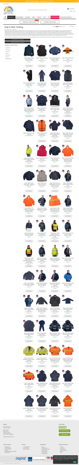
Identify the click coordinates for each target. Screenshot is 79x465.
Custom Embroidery (26, 446)
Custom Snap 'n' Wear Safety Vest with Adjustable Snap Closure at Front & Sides (29, 260)
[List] (56, 27)
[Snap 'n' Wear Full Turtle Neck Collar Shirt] (29, 51)
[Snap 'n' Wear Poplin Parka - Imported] (29, 401)
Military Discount (7, 452)
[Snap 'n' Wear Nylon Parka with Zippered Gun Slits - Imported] (55, 376)
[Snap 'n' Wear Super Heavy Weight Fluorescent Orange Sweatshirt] (68, 151)
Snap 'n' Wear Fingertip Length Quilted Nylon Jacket (68, 309)
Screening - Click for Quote (50, 22)
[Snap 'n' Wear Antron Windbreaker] (42, 226)
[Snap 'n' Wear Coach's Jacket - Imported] (55, 76)
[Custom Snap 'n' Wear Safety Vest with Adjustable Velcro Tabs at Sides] (55, 226)
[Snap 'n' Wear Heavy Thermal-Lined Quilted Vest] (55, 101)
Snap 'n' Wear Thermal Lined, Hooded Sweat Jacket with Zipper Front (29, 109)
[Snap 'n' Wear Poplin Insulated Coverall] (42, 76)
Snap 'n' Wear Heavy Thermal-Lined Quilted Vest (55, 109)
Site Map (61, 451)
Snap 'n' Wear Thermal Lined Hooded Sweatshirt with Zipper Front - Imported (67, 109)
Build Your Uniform (26, 449)
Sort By (60, 26)
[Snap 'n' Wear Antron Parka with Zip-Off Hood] (42, 401)
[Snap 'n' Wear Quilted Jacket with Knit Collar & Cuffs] (68, 176)
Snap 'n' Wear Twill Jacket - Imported (29, 134)
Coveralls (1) (7, 49)
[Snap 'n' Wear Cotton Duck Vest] (42, 51)
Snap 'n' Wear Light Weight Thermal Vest (29, 83)
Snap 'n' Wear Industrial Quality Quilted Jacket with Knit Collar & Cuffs (42, 309)
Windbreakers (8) (8, 58)
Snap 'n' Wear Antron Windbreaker (42, 234)
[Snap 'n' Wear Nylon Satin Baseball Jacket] (55, 51)
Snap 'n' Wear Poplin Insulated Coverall (42, 83)
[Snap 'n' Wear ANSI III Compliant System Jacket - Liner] (42, 351)
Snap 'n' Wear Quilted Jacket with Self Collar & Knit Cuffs (55, 309)
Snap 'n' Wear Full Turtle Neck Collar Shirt (29, 58)
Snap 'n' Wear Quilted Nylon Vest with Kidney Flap (68, 84)
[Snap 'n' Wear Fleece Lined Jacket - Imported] (68, 276)
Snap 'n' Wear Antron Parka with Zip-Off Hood (42, 409)
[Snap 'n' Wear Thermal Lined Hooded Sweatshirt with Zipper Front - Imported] (68, 101)
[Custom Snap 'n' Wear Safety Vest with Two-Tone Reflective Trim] (55, 201)
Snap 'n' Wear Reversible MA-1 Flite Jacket (42, 284)
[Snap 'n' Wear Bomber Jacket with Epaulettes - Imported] (42, 251)
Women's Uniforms (45, 451)
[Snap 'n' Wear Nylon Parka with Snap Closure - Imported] (55, 401)
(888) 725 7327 (5, 431)
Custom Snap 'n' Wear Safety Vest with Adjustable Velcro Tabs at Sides (54, 235)
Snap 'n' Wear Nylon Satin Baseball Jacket (54, 58)
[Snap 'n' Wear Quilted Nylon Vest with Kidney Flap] (68, 76)
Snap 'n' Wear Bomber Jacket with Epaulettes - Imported (42, 259)
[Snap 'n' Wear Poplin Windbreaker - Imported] (42, 201)
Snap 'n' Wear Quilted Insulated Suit (41, 334)
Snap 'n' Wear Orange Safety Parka (67, 409)
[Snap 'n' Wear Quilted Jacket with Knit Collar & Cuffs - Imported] (68, 201)
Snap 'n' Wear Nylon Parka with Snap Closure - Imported (54, 409)
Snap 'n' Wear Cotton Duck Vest (41, 58)
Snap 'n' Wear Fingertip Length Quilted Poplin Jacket (29, 334)
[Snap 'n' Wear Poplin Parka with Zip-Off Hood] (68, 376)
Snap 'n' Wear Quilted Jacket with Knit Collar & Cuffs (68, 184)
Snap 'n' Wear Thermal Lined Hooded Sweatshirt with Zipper (28, 159)
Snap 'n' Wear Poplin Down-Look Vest (42, 183)
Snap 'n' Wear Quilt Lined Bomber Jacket (68, 234)
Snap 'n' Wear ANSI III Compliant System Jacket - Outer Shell (29, 359)
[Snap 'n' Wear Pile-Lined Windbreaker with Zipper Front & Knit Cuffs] (55, 176)
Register (71, 11)
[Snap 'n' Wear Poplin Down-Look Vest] (42, 176)
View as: (54, 26)
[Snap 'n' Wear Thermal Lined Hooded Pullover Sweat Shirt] (55, 126)
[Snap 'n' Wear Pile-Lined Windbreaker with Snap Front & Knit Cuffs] (68, 126)
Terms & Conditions (63, 450)
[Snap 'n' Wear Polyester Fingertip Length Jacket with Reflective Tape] (68, 351)
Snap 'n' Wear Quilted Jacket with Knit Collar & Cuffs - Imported (68, 209)
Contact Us (6, 450)
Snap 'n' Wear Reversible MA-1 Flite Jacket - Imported (55, 284)
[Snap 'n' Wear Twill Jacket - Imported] (29, 126)
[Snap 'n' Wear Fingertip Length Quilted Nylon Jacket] (68, 301)
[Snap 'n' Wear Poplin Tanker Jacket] (55, 151)
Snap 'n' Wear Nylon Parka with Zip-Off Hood (41, 384)
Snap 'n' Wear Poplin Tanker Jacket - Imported (29, 183)
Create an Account (8, 449)
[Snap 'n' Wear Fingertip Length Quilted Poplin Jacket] (29, 326)
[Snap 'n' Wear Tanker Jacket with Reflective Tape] (29, 376)
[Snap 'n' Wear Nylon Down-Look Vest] (42, 151)
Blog (61, 452)
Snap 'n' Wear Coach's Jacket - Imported (54, 83)
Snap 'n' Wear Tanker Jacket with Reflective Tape (29, 384)
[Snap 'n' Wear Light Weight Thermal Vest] (29, 76)
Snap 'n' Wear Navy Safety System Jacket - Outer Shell (67, 334)
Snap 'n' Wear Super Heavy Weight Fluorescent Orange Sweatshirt (68, 159)
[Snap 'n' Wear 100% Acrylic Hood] (68, 51)
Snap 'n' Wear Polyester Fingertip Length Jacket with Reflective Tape (68, 359)
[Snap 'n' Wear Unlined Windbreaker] (42, 101)
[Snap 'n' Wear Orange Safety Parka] (68, 401)
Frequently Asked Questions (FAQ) (10, 451)
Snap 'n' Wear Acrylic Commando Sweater (29, 234)
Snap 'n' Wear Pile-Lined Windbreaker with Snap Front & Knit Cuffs (68, 134)
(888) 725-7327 (9, 13)
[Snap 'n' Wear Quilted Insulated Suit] (42, 326)
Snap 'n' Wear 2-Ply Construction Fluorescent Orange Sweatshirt (29, 209)
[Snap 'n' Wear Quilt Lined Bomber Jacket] (68, 226)
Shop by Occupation (64, 430)
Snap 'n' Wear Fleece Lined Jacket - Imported (68, 284)
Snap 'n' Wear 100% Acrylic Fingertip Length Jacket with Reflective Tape (55, 359)
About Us (61, 446)
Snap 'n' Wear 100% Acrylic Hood (68, 58)
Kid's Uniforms (44, 452)
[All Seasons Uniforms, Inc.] (8, 9)
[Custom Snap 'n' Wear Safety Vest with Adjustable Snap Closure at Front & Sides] (29, 251)
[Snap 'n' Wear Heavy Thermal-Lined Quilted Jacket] (29, 301)
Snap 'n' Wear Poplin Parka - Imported (29, 409)
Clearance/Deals (44, 453)
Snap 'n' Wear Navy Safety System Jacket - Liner (54, 334)
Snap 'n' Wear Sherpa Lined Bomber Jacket (68, 259)
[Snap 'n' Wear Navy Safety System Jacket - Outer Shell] (68, 326)
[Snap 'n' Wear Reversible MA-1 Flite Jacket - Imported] (55, 276)
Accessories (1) (8, 47)
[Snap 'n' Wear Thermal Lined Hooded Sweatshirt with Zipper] (29, 151)
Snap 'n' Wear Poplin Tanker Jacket (55, 159)
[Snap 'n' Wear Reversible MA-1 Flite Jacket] (42, 276)
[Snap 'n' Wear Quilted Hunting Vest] (42, 126)
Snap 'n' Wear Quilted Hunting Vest (41, 134)
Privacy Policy (62, 449)
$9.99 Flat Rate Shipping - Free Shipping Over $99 (39, 1)
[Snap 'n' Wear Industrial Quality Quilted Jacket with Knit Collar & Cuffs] (42, 301)
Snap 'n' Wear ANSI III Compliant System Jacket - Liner (42, 359)
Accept (74, 462)
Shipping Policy (7, 446)
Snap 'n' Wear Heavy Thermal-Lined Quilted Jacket (29, 309)
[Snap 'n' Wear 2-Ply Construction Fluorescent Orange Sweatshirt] (29, 201)
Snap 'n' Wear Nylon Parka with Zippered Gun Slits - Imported (54, 384)
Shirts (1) (6, 53)
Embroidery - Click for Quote (30, 21)
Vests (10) (7, 56)
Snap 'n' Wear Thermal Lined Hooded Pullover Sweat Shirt (55, 134)
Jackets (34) (7, 51)
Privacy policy (56, 459)
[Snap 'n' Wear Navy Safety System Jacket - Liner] (55, 326)
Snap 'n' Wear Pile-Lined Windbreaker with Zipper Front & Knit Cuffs (55, 184)
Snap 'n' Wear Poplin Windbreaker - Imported (42, 209)
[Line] (58, 27)
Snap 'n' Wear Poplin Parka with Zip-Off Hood (68, 384)
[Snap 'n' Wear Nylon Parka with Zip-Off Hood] (42, 376)
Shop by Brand (65, 434)
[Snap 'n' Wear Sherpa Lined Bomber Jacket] (68, 251)
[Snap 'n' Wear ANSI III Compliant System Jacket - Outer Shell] (29, 351)
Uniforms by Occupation (46, 449)
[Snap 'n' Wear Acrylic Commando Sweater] (29, 226)
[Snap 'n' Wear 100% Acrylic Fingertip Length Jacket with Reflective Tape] (55, 351)
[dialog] (65, 459)
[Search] (54, 10)
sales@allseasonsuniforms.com (8, 436)
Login (74, 11)
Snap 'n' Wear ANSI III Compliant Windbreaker (55, 259)
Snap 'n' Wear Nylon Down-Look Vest (42, 159)
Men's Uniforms (44, 450)
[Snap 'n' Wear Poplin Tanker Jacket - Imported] (29, 176)
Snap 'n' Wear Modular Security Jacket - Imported (29, 284)
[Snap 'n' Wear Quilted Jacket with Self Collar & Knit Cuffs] (55, 301)
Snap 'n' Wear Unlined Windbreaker (41, 108)
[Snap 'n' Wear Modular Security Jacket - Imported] (29, 276)
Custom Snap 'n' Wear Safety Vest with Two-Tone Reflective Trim (55, 209)
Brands (43, 446)
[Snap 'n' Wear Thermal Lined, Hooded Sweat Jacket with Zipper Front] (29, 101)
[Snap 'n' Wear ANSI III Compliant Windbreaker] (55, 251)
